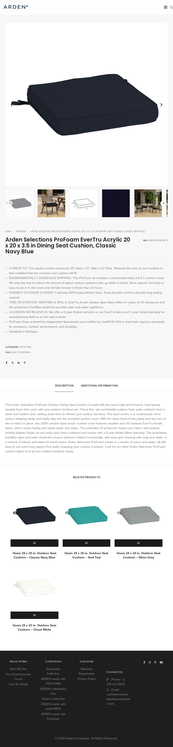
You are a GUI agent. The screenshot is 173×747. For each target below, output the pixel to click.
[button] (161, 105)
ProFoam (21, 231)
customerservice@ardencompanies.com (118, 699)
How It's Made (18, 684)
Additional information (99, 386)
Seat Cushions (21, 352)
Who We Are (18, 669)
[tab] (64, 385)
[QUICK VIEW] (34, 543)
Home (8, 231)
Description (64, 386)
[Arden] (15, 10)
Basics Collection (53, 698)
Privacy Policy (86, 679)
